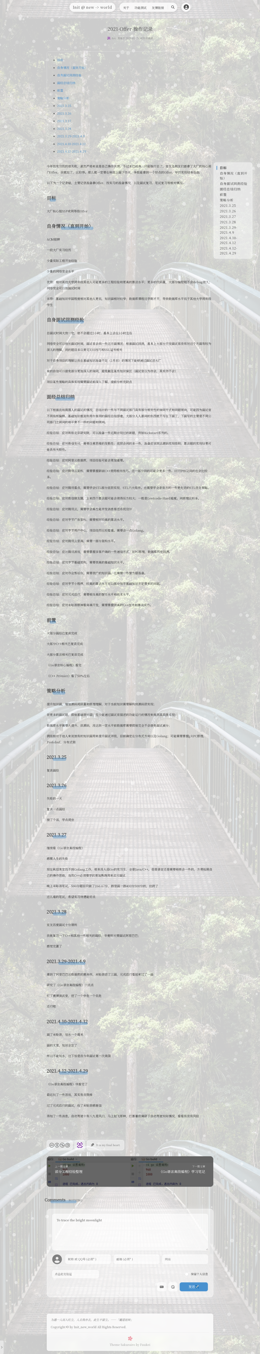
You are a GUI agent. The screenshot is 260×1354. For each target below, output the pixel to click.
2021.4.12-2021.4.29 (71, 151)
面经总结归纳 (66, 83)
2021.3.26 (64, 113)
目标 (60, 60)
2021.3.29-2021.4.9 (71, 136)
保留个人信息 (199, 1274)
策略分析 (63, 98)
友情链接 (158, 7)
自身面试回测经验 (69, 75)
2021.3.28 (64, 128)
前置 (60, 90)
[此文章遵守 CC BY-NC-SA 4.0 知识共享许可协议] (60, 1145)
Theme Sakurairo (122, 1345)
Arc (114, 38)
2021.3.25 (64, 105)
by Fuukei (143, 1345)
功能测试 (140, 7)
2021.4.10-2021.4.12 (71, 144)
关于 (126, 7)
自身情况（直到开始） (72, 67)
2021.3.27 (64, 121)
